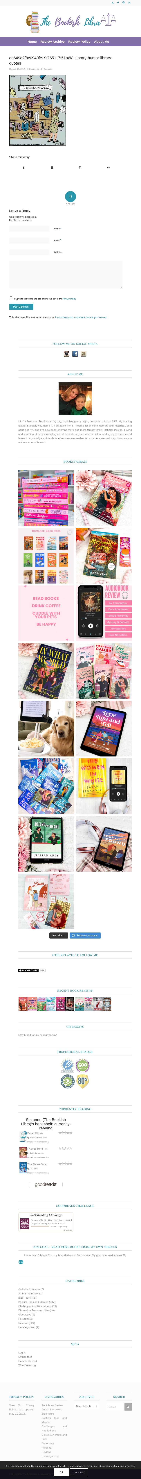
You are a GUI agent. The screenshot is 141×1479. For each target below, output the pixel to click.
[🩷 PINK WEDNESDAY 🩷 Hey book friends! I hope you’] (104, 671)
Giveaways (24, 1314)
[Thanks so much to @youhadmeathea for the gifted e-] (104, 844)
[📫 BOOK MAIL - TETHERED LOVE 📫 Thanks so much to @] (46, 901)
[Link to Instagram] (129, 3)
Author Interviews (28, 1293)
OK (61, 1472)
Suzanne (48, 69)
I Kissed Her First (37, 1148)
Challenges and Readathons (34, 1306)
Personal (23, 1318)
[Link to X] (112, 3)
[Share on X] (52, 168)
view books (67, 1230)
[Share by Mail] (108, 168)
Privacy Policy (69, 299)
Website (58, 252)
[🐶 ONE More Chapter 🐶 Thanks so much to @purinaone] (46, 728)
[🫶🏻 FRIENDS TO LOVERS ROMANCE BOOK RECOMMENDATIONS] (46, 556)
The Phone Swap (37, 1164)
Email (57, 240)
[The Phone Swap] (23, 1172)
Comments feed (27, 1361)
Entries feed (25, 1356)
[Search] (113, 41)
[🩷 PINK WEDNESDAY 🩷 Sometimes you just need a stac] (46, 498)
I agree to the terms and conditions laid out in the (45, 299)
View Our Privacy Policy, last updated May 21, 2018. (21, 1409)
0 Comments (33, 69)
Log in (22, 1352)
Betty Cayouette (37, 1153)
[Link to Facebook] (118, 3)
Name (57, 228)
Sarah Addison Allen (38, 1138)
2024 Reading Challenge (46, 1215)
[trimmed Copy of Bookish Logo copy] (71, 21)
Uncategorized (26, 1327)
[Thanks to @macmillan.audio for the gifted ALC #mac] (104, 613)
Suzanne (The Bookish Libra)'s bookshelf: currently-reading (46, 1123)
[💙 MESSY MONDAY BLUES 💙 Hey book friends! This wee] (46, 786)
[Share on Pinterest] (80, 168)
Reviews (23, 1323)
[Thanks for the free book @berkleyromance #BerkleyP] (104, 498)
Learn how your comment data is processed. (81, 317)
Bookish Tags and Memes (33, 1301)
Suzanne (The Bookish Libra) (44, 1220)
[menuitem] (32, 41)
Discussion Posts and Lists (33, 1310)
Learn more (79, 1472)
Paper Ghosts (35, 1133)
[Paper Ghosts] (23, 1141)
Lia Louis (34, 1169)
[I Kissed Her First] (23, 1156)
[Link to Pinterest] (123, 3)
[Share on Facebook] (23, 168)
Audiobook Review (29, 1289)
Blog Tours (24, 1297)
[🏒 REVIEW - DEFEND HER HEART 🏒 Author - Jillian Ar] (46, 844)
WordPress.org (27, 1365)
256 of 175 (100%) (58, 1227)
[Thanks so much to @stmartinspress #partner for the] (104, 786)
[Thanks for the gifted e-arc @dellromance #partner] (104, 728)
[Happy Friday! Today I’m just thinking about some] (46, 613)
